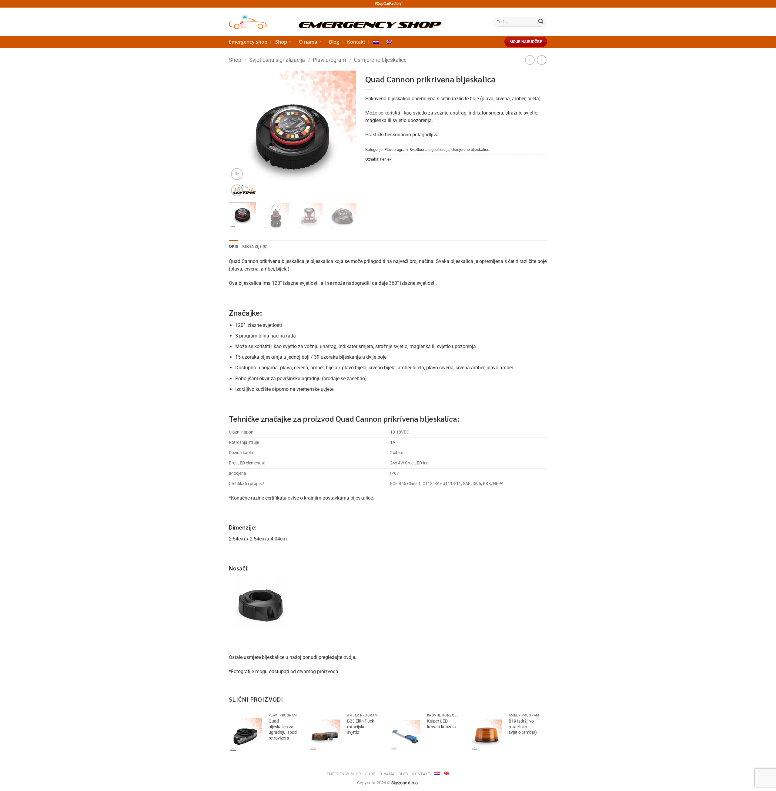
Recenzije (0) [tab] (254, 246)
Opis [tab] (233, 246)
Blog (334, 41)
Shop (281, 41)
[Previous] (239, 134)
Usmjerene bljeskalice (380, 60)
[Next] (345, 134)
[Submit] (541, 22)
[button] (237, 174)
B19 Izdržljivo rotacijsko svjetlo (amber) (523, 727)
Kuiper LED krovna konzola (441, 724)
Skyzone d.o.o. (405, 783)
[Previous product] (541, 60)
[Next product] (529, 60)
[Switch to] (376, 42)
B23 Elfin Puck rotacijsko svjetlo (360, 727)
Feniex (385, 159)
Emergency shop (248, 41)
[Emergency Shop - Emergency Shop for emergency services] (335, 21)
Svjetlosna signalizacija (277, 60)
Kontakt (356, 41)
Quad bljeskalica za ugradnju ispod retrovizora (283, 730)
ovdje (349, 657)
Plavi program (329, 60)
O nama (308, 41)
